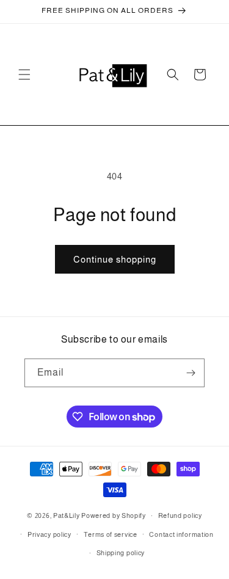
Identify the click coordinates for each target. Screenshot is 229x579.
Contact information (181, 534)
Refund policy (180, 515)
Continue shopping (114, 259)
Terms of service (110, 534)
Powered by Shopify (113, 515)
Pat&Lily (66, 515)
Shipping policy (120, 552)
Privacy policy (49, 534)
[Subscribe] (190, 373)
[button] (24, 74)
